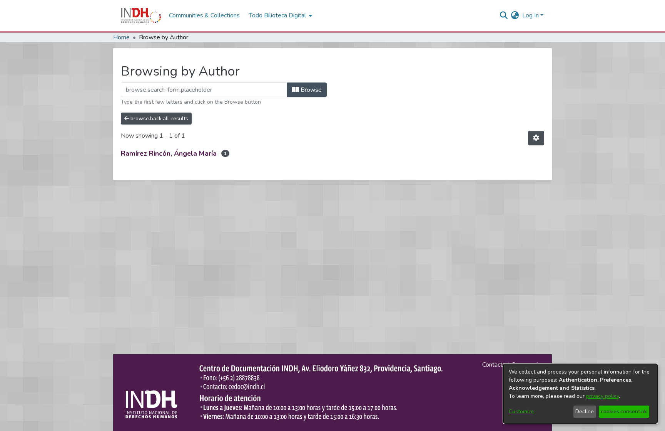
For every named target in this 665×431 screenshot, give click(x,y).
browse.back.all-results (158, 118)
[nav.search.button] (504, 15)
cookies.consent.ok (624, 411)
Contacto (494, 364)
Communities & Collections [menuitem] (204, 15)
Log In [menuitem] (530, 15)
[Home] (141, 15)
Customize (521, 411)
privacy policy (602, 396)
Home (121, 37)
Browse (310, 90)
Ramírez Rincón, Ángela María (169, 153)
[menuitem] (515, 15)
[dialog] (580, 393)
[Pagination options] (536, 138)
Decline (584, 411)
